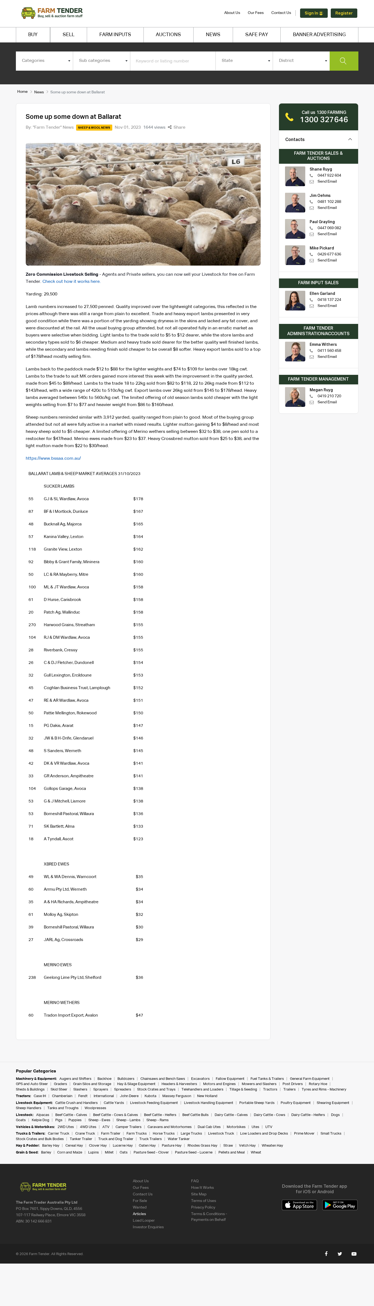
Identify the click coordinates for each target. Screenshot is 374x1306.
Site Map (198, 1194)
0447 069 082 (329, 228)
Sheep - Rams (157, 1120)
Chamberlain (62, 1096)
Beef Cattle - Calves (71, 1115)
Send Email (327, 181)
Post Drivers (293, 1084)
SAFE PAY (256, 34)
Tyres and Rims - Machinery (324, 1089)
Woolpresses (95, 1108)
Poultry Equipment (296, 1103)
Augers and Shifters (75, 1079)
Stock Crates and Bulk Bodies (40, 1139)
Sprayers (100, 1089)
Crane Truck (85, 1133)
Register (344, 13)
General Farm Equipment (310, 1079)
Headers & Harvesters (179, 1084)
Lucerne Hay (123, 1145)
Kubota (150, 1096)
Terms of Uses (203, 1201)
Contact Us (281, 13)
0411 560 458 (329, 351)
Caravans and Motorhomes (170, 1127)
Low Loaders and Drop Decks (264, 1133)
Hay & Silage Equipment (136, 1084)
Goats (21, 1120)
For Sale (140, 1201)
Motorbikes (236, 1127)
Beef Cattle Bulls (195, 1115)
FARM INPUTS (115, 34)
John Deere (129, 1096)
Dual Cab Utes (209, 1127)
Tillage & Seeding (243, 1089)
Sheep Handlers (28, 1108)
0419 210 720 (329, 396)
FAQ (195, 1181)
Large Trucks (191, 1133)
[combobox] (44, 60)
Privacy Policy (203, 1207)
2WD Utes (65, 1127)
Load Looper (144, 1220)
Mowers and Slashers (259, 1084)
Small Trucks (331, 1133)
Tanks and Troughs (63, 1108)
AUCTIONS (168, 34)
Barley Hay (50, 1145)
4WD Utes (88, 1127)
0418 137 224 (329, 300)
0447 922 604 (329, 175)
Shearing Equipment (333, 1103)
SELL (68, 34)
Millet (109, 1152)
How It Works (202, 1188)
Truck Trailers (150, 1139)
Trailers (289, 1089)
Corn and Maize (69, 1152)
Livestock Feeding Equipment (154, 1103)
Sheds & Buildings (30, 1089)
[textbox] (44, 60)
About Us (232, 13)
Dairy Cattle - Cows (269, 1115)
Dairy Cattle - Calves (231, 1115)
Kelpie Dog (40, 1120)
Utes (255, 1127)
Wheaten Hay (272, 1145)
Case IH (40, 1096)
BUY (33, 34)
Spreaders (122, 1089)
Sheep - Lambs (128, 1120)
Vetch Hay (247, 1145)
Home (22, 92)
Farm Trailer (110, 1133)
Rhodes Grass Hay (202, 1145)
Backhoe (104, 1079)
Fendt (83, 1096)
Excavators (200, 1079)
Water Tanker (179, 1139)
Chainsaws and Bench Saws (162, 1079)
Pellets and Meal (231, 1152)
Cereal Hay (74, 1145)
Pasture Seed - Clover (151, 1152)
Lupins (93, 1152)
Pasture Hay (172, 1145)
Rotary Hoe (318, 1084)
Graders (60, 1084)
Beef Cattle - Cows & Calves (115, 1115)
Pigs (58, 1120)
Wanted (139, 1207)
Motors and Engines (219, 1084)
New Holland (207, 1096)
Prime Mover (304, 1133)
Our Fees (256, 13)
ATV (106, 1127)
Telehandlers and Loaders (202, 1089)
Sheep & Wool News (94, 127)
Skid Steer (59, 1089)
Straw (228, 1145)
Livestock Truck (221, 1133)
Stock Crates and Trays (156, 1089)
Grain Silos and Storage (92, 1084)
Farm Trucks (136, 1133)
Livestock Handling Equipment (208, 1103)
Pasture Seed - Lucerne (193, 1152)
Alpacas (42, 1115)
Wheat (256, 1152)
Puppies (75, 1120)
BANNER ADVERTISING (319, 34)
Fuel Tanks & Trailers (267, 1079)
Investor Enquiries (148, 1227)
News (39, 92)
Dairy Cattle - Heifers (308, 1115)
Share (178, 127)
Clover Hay (98, 1145)
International (104, 1096)
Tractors (270, 1089)
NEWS (213, 34)
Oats (124, 1152)
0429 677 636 (329, 254)
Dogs (335, 1115)
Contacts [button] (295, 140)
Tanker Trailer (81, 1139)
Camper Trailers (129, 1127)
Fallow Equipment (230, 1079)
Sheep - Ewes (99, 1120)
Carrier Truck (58, 1133)
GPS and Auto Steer (32, 1084)
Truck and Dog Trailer (115, 1139)
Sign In (312, 13)
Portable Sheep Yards (257, 1103)
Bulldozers (125, 1079)
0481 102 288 (329, 202)
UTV (268, 1127)
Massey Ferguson (176, 1096)
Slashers (80, 1089)
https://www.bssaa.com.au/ (53, 458)
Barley (46, 1152)
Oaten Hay (147, 1145)
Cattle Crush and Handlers (76, 1103)
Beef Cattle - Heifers (160, 1115)
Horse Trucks (164, 1133)
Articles (139, 1214)
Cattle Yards (114, 1103)
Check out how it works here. (71, 282)
